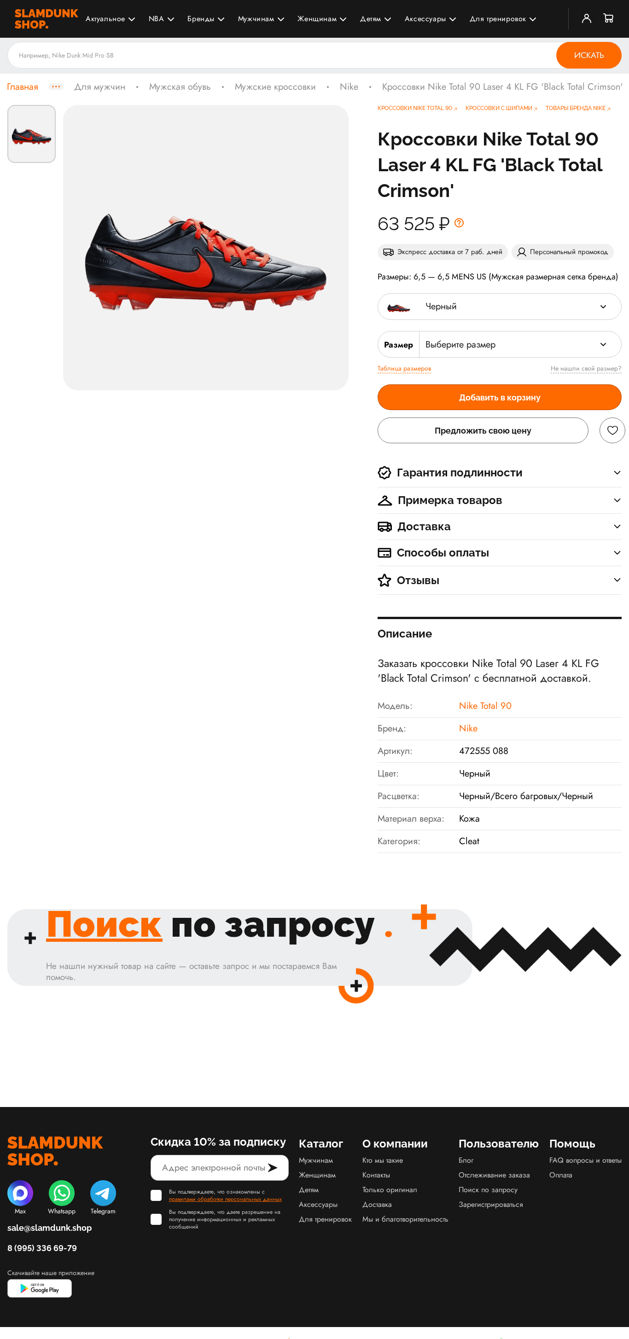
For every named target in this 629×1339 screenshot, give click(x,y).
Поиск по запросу (488, 1189)
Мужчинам (256, 18)
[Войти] (586, 19)
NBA (156, 18)
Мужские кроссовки (275, 87)
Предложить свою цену (483, 430)
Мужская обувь (180, 87)
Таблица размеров (404, 368)
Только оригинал (389, 1189)
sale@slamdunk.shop (49, 1228)
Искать (589, 55)
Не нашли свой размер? (586, 368)
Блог (466, 1160)
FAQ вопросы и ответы (585, 1160)
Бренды (201, 18)
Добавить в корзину (500, 397)
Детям (370, 18)
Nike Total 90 (485, 706)
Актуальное (105, 18)
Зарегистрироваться (491, 1204)
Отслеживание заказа (494, 1175)
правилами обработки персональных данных (225, 1199)
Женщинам (317, 18)
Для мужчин (99, 87)
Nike (349, 87)
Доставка (377, 1204)
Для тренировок (498, 18)
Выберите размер (460, 344)
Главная (22, 87)
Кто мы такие (382, 1160)
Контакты (376, 1175)
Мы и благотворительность (405, 1219)
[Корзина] (608, 19)
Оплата (560, 1175)
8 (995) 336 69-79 (42, 1248)
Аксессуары (425, 18)
